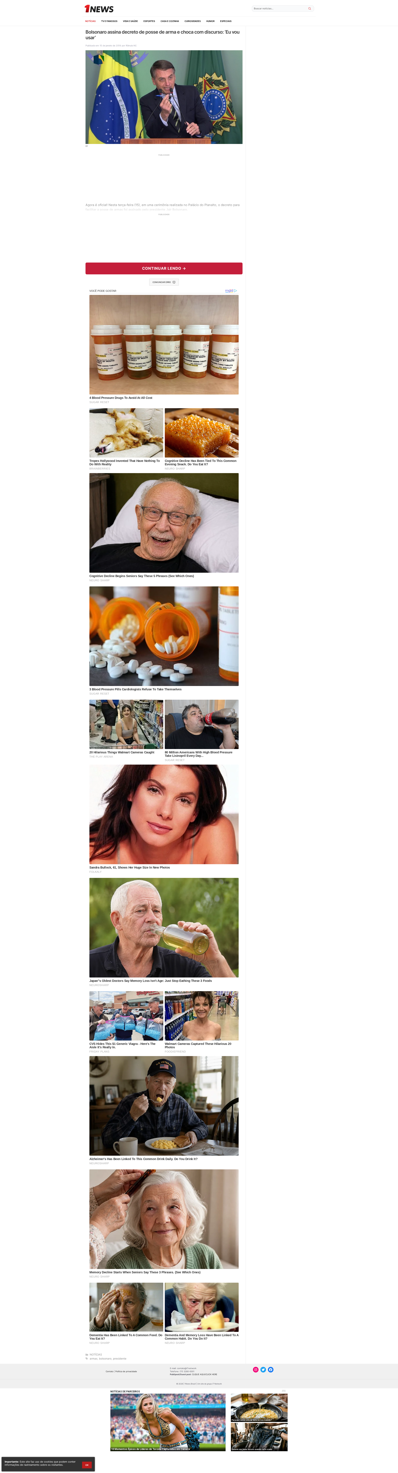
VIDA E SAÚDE (130, 21)
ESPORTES (149, 21)
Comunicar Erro (162, 282)
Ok (86, 1465)
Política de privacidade (126, 1371)
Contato (109, 1371)
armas (93, 1358)
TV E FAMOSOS (109, 21)
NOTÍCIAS (90, 21)
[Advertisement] (164, 178)
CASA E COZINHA (170, 21)
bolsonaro (105, 1358)
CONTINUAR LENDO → (164, 268)
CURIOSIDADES (193, 21)
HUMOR (210, 21)
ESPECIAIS (225, 21)
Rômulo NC (131, 45)
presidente (119, 1358)
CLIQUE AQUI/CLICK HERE (204, 1374)
